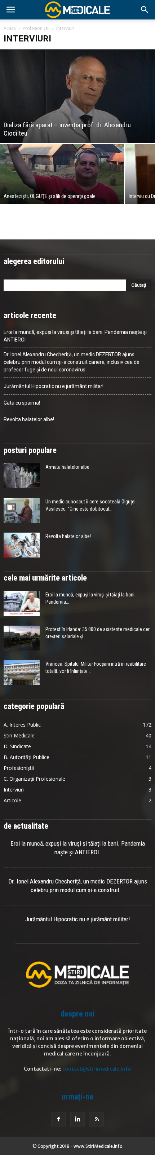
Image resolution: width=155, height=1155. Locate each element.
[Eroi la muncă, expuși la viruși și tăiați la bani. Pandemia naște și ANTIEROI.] (22, 603)
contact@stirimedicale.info (96, 1069)
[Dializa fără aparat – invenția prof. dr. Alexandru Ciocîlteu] (77, 96)
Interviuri (14, 789)
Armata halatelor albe (67, 467)
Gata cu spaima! (22, 403)
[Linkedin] (77, 1119)
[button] (145, 9)
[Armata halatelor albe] (22, 475)
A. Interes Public (22, 724)
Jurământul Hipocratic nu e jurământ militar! (53, 386)
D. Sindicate (17, 746)
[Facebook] (58, 1119)
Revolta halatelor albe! (29, 419)
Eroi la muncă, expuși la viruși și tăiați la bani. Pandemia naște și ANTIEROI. (75, 336)
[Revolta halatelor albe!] (22, 545)
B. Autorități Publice (26, 757)
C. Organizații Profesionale (34, 778)
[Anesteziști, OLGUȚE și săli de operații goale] (62, 174)
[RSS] (96, 1119)
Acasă (10, 28)
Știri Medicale (19, 735)
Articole (12, 800)
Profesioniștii (36, 28)
